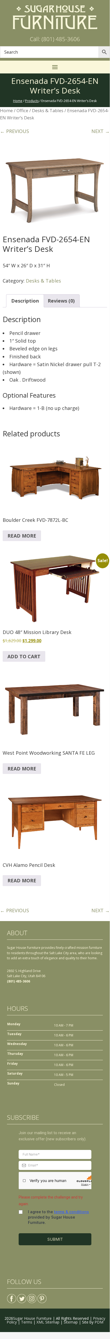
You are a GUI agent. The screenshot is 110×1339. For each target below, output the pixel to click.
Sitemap (71, 1322)
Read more (21, 536)
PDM (99, 1322)
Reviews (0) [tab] (61, 300)
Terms (26, 1322)
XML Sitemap (47, 1322)
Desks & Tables (47, 110)
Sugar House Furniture (32, 1318)
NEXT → (100, 131)
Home (6, 110)
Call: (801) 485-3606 (55, 39)
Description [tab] (25, 300)
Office (22, 110)
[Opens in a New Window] (11, 1296)
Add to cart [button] (23, 656)
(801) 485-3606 (18, 981)
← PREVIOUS (14, 131)
